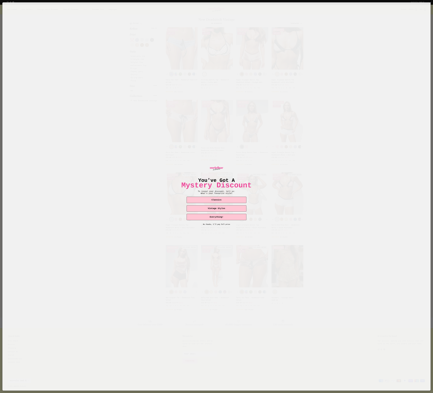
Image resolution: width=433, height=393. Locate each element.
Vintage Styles (216, 208)
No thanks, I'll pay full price (216, 224)
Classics (216, 200)
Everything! (216, 217)
